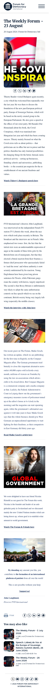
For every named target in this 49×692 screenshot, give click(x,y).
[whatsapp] (34, 91)
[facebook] (15, 91)
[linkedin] (24, 91)
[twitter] (20, 91)
